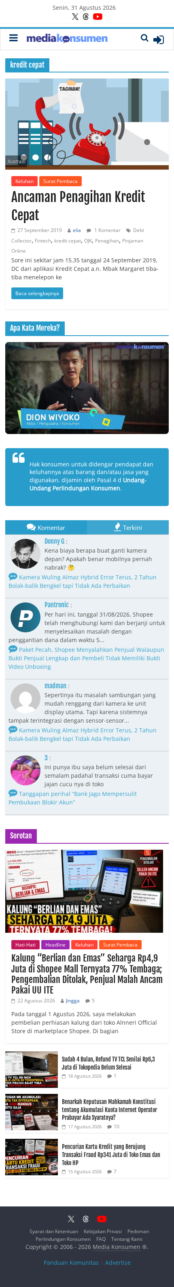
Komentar (51, 527)
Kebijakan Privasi (103, 1231)
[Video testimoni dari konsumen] (87, 388)
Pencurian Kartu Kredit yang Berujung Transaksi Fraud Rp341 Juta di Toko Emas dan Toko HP (111, 1154)
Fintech (43, 240)
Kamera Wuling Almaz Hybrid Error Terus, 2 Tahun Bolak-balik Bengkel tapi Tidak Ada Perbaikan (82, 581)
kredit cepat (67, 240)
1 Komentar (107, 230)
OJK (88, 240)
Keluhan (24, 181)
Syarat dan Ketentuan (54, 1231)
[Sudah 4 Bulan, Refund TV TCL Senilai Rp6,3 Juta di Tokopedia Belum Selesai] (31, 1055)
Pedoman (138, 1231)
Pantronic (57, 605)
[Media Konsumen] (67, 39)
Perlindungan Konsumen (63, 1239)
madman (55, 686)
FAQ (101, 1239)
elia (77, 230)
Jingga (73, 1000)
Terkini (132, 527)
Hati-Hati (25, 944)
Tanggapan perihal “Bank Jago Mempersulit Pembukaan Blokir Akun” (72, 798)
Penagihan (107, 240)
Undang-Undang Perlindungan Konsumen (88, 484)
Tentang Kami (126, 1239)
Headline (55, 944)
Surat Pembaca (60, 181)
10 (116, 1126)
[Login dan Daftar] (159, 40)
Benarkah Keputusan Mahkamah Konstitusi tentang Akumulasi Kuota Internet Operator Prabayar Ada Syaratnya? (109, 1109)
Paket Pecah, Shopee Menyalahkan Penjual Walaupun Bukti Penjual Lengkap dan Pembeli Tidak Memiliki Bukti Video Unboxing (86, 658)
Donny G (54, 541)
